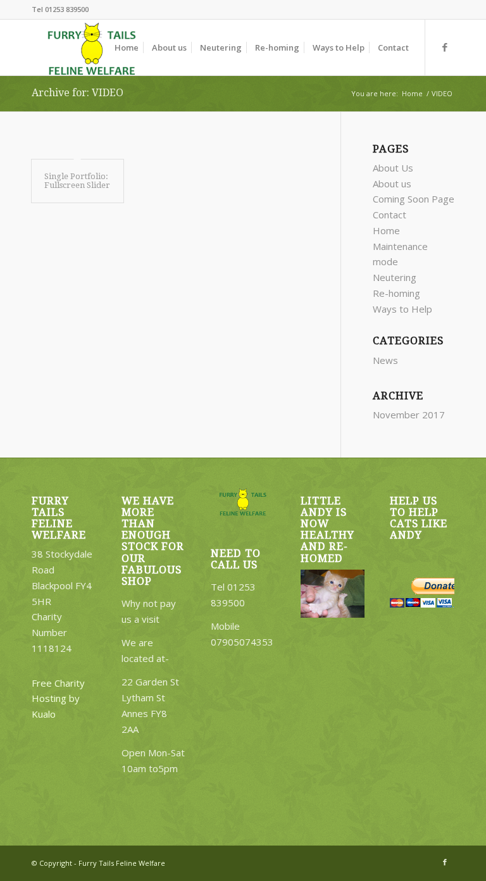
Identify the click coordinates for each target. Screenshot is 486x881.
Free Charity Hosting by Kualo (58, 699)
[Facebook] (444, 46)
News (385, 360)
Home (412, 93)
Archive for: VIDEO (77, 93)
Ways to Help (402, 309)
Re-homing (396, 293)
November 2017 (409, 414)
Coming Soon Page (413, 198)
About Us (393, 167)
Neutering (394, 277)
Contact (389, 214)
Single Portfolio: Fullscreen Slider (77, 181)
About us (392, 183)
